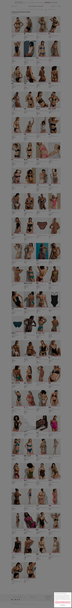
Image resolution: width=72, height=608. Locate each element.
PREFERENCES (62, 605)
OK (62, 602)
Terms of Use (68, 599)
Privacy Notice (64, 599)
